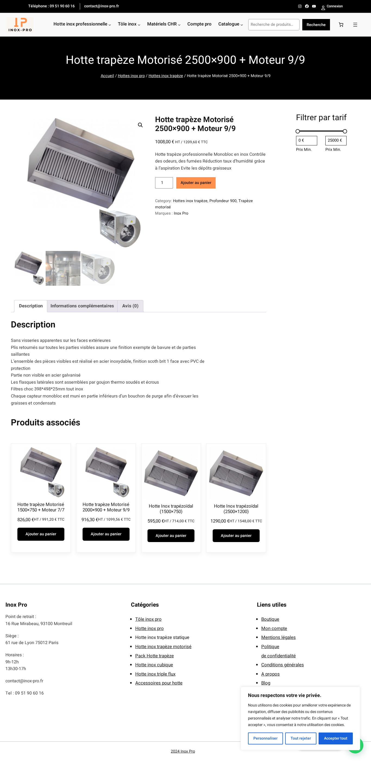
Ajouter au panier (196, 183)
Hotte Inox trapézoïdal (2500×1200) (236, 509)
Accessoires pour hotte (159, 683)
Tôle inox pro (148, 619)
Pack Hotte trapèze (154, 655)
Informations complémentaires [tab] (82, 306)
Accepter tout (335, 738)
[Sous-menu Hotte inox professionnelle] (109, 24)
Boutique (270, 619)
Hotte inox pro (149, 628)
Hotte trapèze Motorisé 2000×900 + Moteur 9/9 (106, 507)
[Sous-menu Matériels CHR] (179, 24)
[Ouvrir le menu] (355, 24)
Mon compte (274, 628)
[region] (300, 718)
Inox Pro (181, 213)
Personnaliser (265, 738)
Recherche (316, 25)
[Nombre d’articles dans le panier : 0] (341, 24)
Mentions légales (278, 637)
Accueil (107, 76)
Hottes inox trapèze (166, 76)
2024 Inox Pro (183, 751)
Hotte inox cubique (154, 664)
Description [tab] (31, 306)
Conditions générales (282, 664)
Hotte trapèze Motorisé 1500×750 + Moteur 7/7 (40, 507)
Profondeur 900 (223, 201)
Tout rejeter (301, 738)
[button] (140, 125)
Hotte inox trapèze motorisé (163, 646)
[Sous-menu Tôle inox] (139, 24)
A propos (270, 674)
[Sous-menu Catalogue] (241, 24)
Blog (265, 683)
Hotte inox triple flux (155, 674)
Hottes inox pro (131, 76)
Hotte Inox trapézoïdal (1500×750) (171, 509)
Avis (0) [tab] (130, 306)
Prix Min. (304, 149)
